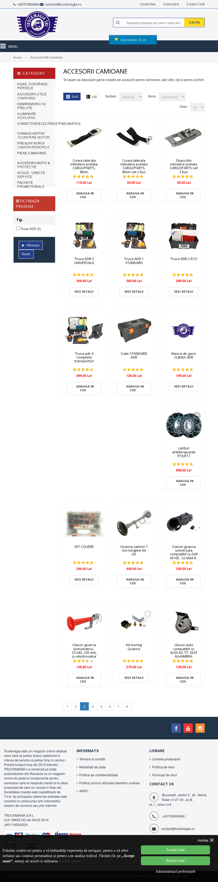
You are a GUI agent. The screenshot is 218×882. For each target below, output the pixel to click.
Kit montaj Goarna (134, 646)
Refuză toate (175, 861)
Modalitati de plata (92, 767)
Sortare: (111, 96)
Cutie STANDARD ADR (134, 355)
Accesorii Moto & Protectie (33, 164)
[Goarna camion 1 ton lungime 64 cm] (134, 523)
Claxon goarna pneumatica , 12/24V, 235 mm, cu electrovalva (84, 650)
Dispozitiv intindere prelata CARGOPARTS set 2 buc (184, 166)
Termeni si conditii (92, 759)
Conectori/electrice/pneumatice (49, 123)
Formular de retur (164, 775)
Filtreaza (33, 245)
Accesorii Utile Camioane (46, 57)
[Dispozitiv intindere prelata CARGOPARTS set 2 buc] (184, 137)
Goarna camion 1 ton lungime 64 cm (134, 550)
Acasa (17, 57)
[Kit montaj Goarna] (134, 622)
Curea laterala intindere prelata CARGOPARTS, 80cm (84, 166)
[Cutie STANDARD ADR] (134, 330)
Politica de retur (163, 767)
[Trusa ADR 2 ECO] (184, 236)
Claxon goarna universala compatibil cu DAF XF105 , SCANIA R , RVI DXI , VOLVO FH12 (184, 556)
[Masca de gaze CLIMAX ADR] (184, 330)
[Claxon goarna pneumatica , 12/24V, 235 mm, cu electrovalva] (84, 622)
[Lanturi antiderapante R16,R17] (184, 425)
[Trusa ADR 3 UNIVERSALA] (84, 236)
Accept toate (175, 850)
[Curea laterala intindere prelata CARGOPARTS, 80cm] (84, 137)
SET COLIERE (84, 546)
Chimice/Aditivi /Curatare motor (33, 135)
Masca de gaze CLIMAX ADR (183, 355)
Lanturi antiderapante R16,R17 (183, 452)
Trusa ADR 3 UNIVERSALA (84, 260)
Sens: (152, 96)
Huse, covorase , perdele (33, 86)
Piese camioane (31, 153)
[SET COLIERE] (84, 523)
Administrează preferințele (175, 872)
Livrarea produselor (166, 759)
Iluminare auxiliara (26, 115)
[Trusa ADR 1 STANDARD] (134, 236)
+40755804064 (28, 4)
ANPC (83, 791)
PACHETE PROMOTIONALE (30, 184)
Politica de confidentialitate (98, 775)
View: (183, 106)
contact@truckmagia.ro (63, 4)
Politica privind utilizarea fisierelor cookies (109, 783)
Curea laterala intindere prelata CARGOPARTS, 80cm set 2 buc (134, 166)
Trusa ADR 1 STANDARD (134, 260)
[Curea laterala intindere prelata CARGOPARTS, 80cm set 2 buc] (134, 137)
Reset (26, 254)
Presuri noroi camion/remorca (33, 145)
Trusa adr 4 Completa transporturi (84, 357)
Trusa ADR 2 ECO (183, 258)
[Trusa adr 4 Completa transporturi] (84, 330)
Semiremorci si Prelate (31, 105)
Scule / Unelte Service (31, 174)
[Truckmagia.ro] (37, 25)
